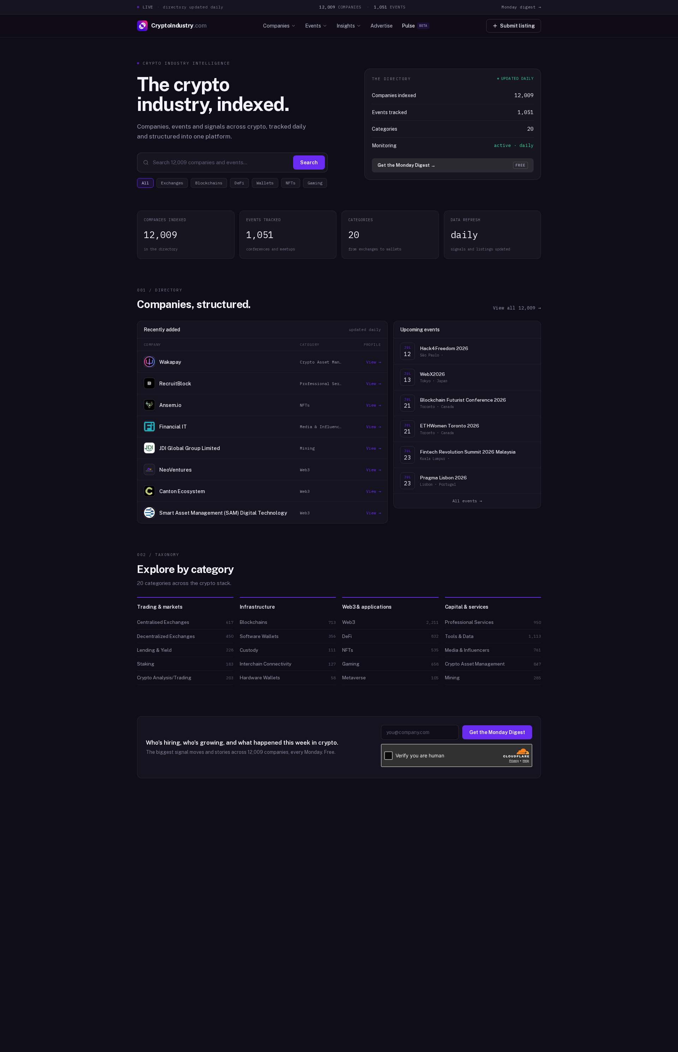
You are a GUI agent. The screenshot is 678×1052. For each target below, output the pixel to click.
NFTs (291, 182)
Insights (346, 26)
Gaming (315, 182)
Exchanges (172, 182)
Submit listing (517, 26)
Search (309, 162)
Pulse (414, 26)
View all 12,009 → (517, 308)
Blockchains (208, 182)
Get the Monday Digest (497, 732)
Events (313, 26)
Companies (276, 26)
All (145, 182)
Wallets (265, 182)
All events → (467, 500)
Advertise (381, 26)
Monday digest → (521, 7)
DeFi (239, 182)
